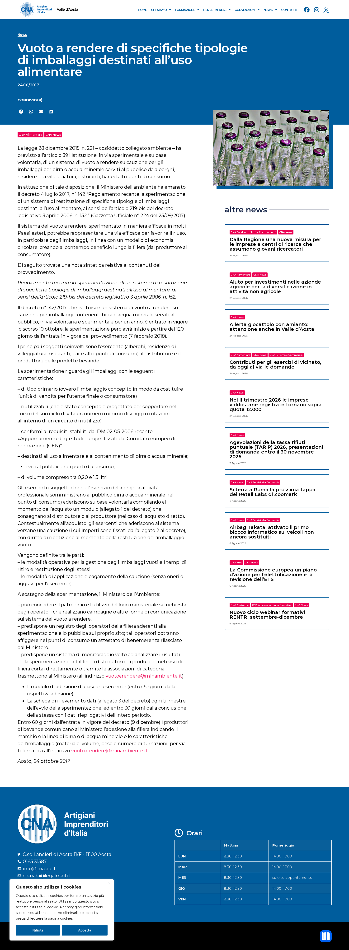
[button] (30, 100)
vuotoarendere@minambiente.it (144, 676)
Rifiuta (37, 930)
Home (142, 10)
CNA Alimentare (30, 134)
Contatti (289, 10)
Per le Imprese (214, 10)
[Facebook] (307, 10)
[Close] (109, 883)
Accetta (84, 930)
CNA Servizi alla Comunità (263, 482)
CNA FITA (236, 562)
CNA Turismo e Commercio (286, 354)
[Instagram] (316, 10)
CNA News (53, 134)
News (268, 10)
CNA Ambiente (240, 605)
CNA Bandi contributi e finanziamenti (253, 232)
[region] (61, 910)
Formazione (185, 10)
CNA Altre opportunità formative (272, 605)
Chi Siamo (159, 10)
